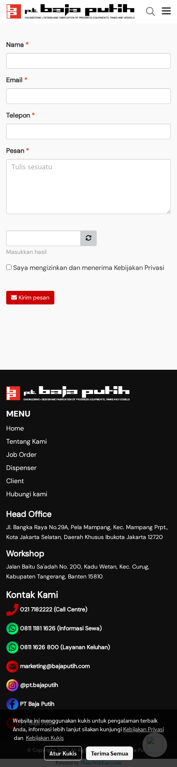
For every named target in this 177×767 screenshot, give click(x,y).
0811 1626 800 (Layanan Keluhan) (65, 647)
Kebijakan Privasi (139, 267)
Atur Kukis (63, 753)
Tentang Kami (26, 441)
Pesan (17, 150)
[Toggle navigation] (166, 11)
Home (15, 428)
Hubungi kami (26, 494)
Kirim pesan (33, 297)
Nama (17, 44)
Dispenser (21, 467)
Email (17, 80)
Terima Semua (109, 753)
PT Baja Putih (36, 703)
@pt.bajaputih (38, 685)
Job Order (21, 454)
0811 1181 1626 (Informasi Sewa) (61, 628)
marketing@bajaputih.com (55, 666)
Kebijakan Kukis (45, 737)
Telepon (20, 115)
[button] (148, 11)
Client (15, 481)
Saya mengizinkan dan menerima (88, 267)
